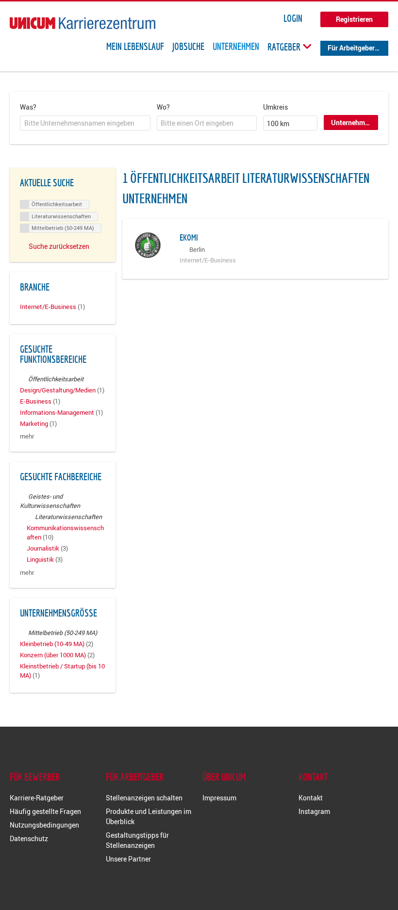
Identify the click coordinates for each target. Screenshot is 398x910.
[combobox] (85, 123)
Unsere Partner (128, 858)
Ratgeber (284, 46)
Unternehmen (236, 46)
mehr (27, 436)
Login (292, 18)
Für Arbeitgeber (351, 47)
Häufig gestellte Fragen (45, 811)
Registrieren (354, 19)
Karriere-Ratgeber (37, 797)
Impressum (219, 797)
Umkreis (275, 107)
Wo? (163, 107)
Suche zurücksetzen (59, 246)
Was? (28, 107)
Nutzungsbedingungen (44, 824)
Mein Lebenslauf (135, 46)
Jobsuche (188, 46)
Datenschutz (29, 838)
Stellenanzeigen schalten (144, 797)
